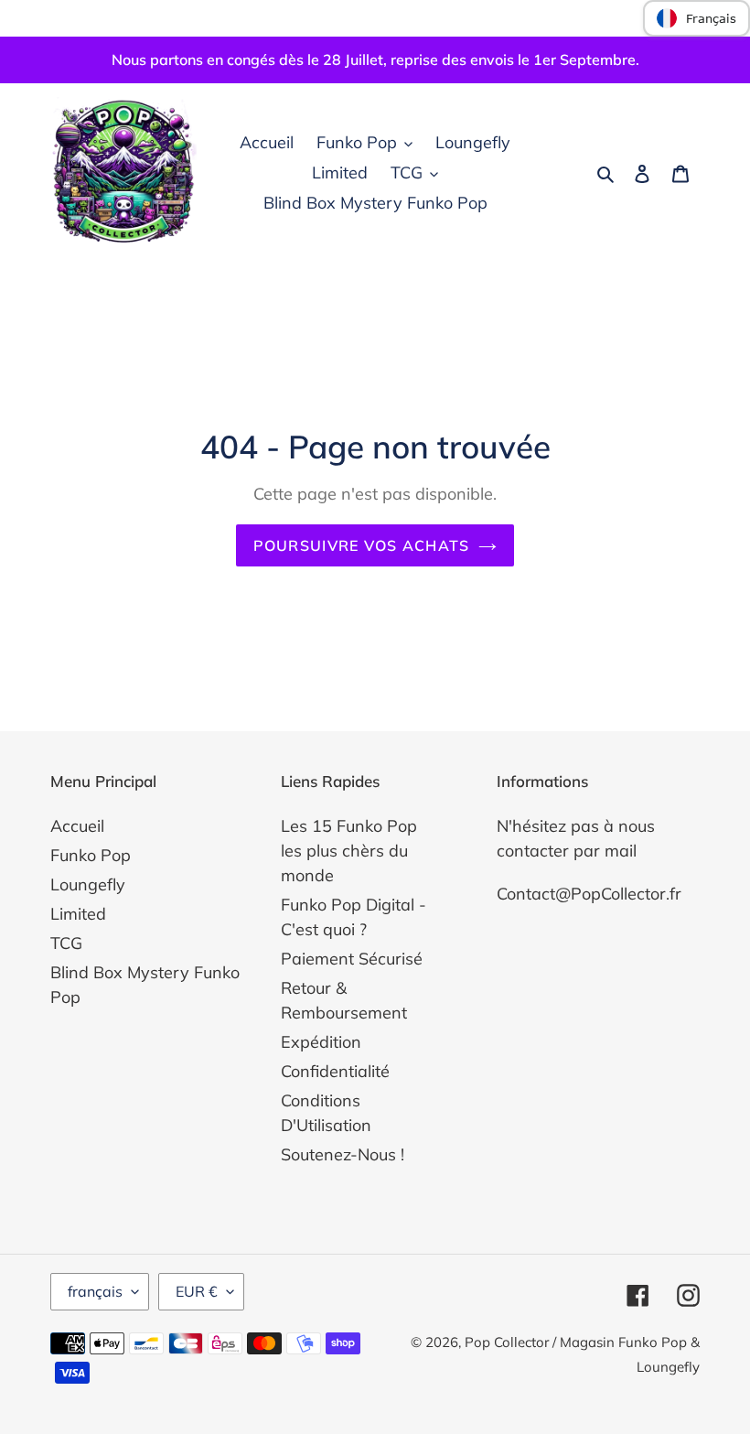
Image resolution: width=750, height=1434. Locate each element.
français (95, 1291)
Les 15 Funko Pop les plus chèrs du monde (349, 850)
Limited (78, 913)
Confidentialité (335, 1071)
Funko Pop (90, 855)
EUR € (197, 1291)
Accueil (77, 825)
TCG (66, 943)
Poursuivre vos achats (361, 545)
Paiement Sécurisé (352, 958)
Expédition (321, 1041)
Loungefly (87, 884)
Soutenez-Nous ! (342, 1154)
